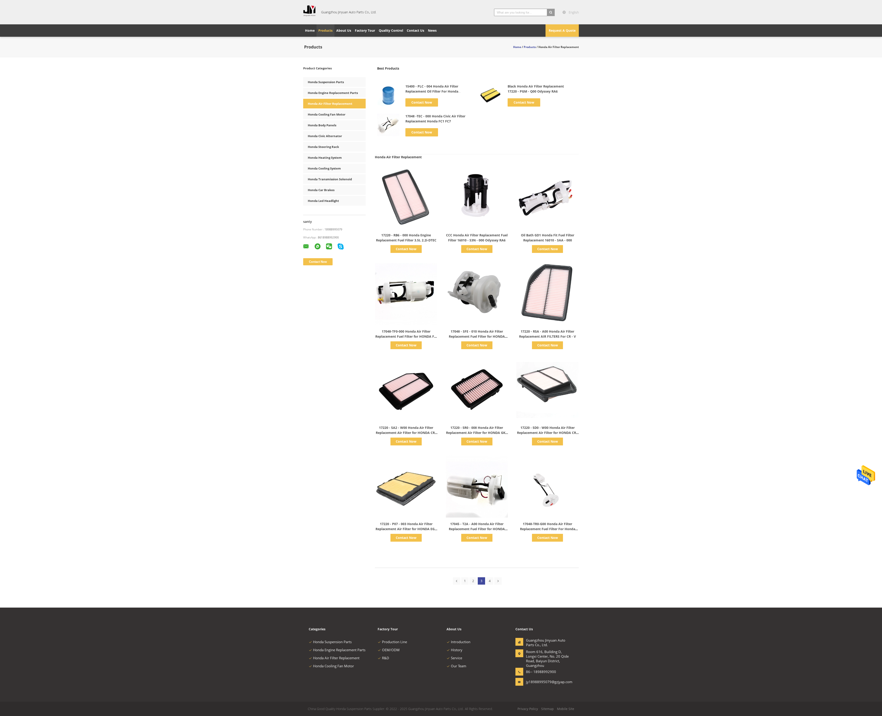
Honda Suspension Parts (326, 82)
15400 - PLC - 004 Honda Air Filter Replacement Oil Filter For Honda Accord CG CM (431, 91)
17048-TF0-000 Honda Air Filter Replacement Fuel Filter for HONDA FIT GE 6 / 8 (406, 336)
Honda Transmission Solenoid (330, 179)
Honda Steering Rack (323, 147)
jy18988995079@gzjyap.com (540, 681)
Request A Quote (562, 30)
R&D (385, 658)
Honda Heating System (325, 158)
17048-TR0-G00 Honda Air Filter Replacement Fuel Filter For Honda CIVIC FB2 (547, 529)
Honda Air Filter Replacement (330, 104)
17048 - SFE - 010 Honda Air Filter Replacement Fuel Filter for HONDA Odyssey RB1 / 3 (477, 336)
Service (456, 658)
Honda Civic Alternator (325, 136)
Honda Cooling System (324, 168)
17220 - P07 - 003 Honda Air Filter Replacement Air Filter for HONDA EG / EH (406, 529)
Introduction (460, 642)
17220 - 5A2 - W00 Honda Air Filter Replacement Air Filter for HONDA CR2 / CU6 (406, 432)
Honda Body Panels (322, 125)
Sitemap (547, 709)
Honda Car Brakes (321, 190)
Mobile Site (565, 709)
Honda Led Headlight (323, 201)
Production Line (394, 642)
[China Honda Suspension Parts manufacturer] (309, 12)
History (456, 650)
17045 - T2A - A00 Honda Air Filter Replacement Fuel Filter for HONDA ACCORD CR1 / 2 (477, 529)
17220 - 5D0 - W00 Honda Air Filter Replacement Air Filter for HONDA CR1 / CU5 (547, 432)
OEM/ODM (391, 650)
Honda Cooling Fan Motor (326, 114)
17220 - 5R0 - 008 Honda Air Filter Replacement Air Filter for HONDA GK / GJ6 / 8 (477, 432)
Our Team (458, 666)
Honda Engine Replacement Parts (333, 93)
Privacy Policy (527, 709)
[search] (551, 12)
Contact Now (421, 102)
